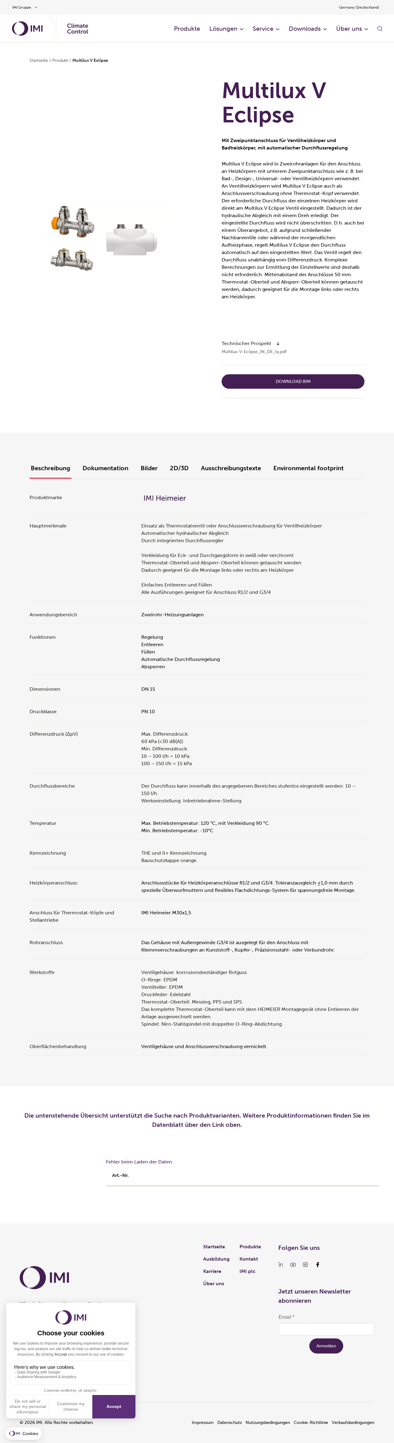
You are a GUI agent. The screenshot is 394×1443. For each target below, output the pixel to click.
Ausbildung (216, 1259)
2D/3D (179, 468)
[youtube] (293, 1264)
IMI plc (247, 1271)
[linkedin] (280, 1264)
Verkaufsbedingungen (353, 1422)
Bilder (149, 468)
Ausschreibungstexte (231, 468)
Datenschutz (229, 1422)
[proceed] (278, 343)
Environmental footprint (308, 468)
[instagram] (305, 1264)
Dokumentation (105, 468)
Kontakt (248, 1259)
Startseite (39, 60)
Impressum (203, 1422)
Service (263, 28)
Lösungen (223, 28)
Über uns (349, 28)
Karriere (212, 1271)
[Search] (379, 28)
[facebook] (317, 1264)
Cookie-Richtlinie (311, 1422)
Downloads (305, 28)
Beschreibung (50, 468)
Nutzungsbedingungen (268, 1422)
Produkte (187, 28)
